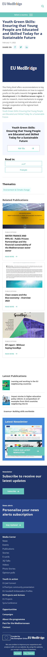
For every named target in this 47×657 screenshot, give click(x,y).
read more (9, 257)
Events (6, 545)
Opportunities (10, 609)
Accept (18, 653)
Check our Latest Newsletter (21, 451)
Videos (6, 564)
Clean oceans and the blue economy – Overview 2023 (18, 297)
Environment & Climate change (17, 190)
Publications (8, 548)
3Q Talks (6, 560)
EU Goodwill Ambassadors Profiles (17, 591)
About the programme (14, 619)
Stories (6, 552)
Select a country (21, 15)
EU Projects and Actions (14, 595)
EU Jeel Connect (9, 583)
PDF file (21, 148)
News (5, 541)
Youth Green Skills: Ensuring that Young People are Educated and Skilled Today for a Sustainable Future (23, 114)
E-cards (6, 556)
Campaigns (8, 614)
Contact (6, 627)
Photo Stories (9, 568)
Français (23, 170)
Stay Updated (12, 525)
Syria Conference (10, 603)
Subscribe (12, 491)
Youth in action (10, 579)
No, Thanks (29, 653)
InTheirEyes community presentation (18, 587)
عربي (24, 163)
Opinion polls (9, 572)
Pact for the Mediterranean (16, 623)
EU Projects (7, 599)
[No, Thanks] (44, 649)
